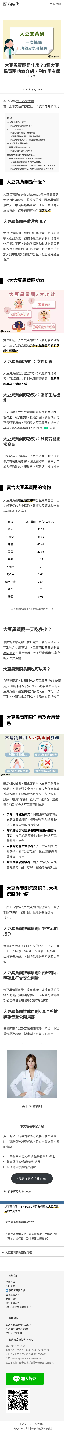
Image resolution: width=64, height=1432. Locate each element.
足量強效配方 (13, 1299)
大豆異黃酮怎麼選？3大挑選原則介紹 (24, 158)
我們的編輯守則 (49, 106)
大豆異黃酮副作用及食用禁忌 (21, 154)
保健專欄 (10, 1286)
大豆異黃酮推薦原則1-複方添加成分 (26, 161)
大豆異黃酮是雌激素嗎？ (21, 125)
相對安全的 (25, 788)
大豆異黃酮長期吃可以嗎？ (22, 150)
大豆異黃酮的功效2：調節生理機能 (25, 136)
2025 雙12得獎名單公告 (17, 1329)
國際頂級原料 (13, 1294)
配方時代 (11, 4)
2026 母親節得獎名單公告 (19, 1325)
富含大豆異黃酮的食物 (17, 143)
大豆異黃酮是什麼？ (16, 122)
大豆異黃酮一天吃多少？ (18, 147)
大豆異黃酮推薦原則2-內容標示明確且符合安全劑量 (32, 165)
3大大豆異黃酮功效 (16, 129)
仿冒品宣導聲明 (14, 1333)
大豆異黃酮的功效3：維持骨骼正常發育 (27, 139)
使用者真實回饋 (16, 1290)
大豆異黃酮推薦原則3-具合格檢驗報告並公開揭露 (31, 168)
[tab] (32, 1191)
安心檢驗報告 (13, 1303)
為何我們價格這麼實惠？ (18, 1307)
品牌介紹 (10, 1282)
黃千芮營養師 (25, 101)
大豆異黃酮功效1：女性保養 (22, 132)
